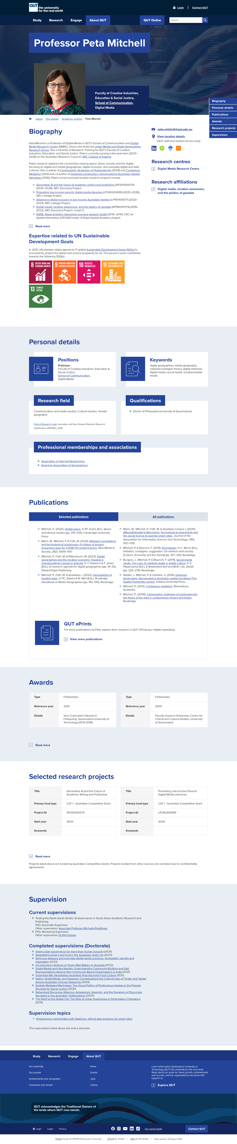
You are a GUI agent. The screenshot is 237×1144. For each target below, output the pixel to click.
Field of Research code (45, 424)
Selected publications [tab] (74, 516)
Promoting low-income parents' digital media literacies (69, 192)
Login (180, 7)
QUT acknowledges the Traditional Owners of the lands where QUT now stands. (65, 1108)
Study (36, 1056)
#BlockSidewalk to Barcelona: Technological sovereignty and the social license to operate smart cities (160, 534)
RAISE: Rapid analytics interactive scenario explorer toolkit (71, 214)
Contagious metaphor (159, 586)
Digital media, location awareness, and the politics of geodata (73, 207)
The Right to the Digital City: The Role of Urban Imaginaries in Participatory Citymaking (87, 999)
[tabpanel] (118, 590)
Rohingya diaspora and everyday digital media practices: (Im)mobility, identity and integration (84, 960)
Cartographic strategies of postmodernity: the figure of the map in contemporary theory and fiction (160, 596)
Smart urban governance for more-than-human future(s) (69, 951)
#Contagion (169, 548)
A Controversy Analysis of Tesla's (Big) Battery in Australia (70, 965)
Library (94, 1085)
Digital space (73, 529)
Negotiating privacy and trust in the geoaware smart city (69, 955)
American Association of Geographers (64, 465)
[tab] (163, 516)
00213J (121, 1139)
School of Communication (114, 102)
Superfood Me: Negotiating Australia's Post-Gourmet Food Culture (75, 975)
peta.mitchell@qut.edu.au (175, 129)
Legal (50, 1128)
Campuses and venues (41, 1085)
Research (54, 1056)
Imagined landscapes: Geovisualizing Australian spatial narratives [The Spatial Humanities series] (160, 578)
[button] (43, 226)
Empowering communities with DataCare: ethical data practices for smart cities (84, 1019)
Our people (35, 1072)
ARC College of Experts (96, 157)
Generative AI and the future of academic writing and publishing (75, 185)
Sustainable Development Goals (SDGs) (110, 250)
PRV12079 (77, 1139)
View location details (171, 136)
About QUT (93, 1056)
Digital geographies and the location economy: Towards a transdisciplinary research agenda (73, 559)
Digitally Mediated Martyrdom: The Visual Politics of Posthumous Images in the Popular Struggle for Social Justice (88, 987)
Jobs (92, 1078)
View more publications (86, 639)
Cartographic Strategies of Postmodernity (85, 170)
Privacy (62, 1128)
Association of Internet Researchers (63, 461)
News (93, 1066)
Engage (73, 1056)
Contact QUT (196, 1129)
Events (93, 1072)
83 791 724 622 (141, 1139)
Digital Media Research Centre (178, 169)
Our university (36, 1066)
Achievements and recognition (45, 1078)
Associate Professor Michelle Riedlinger (83, 928)
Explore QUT (166, 1085)
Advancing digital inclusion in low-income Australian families (73, 200)
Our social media (153, 1129)
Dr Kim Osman (67, 935)
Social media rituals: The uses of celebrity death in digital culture (157, 561)
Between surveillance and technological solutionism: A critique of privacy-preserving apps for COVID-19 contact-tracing (78, 544)
